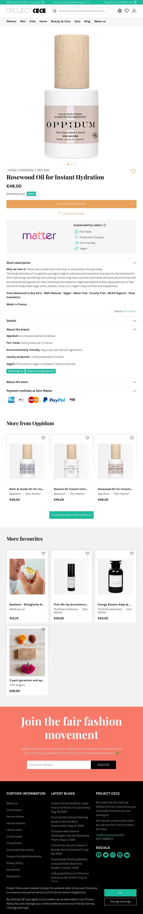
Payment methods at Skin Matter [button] (29, 390)
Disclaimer (13, 869)
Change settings (120, 901)
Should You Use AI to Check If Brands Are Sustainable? (69, 849)
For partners (14, 843)
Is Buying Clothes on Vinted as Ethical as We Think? (70, 877)
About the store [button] (17, 382)
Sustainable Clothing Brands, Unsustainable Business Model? (69, 863)
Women (11, 21)
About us (100, 21)
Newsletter (13, 876)
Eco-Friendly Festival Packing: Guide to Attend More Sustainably (69, 821)
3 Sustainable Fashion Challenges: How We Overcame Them (70, 835)
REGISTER (103, 764)
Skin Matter (129, 311)
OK (120, 892)
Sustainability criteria (20, 849)
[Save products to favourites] (133, 171)
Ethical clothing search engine (69, 2)
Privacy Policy (15, 863)
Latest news (14, 829)
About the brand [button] (18, 329)
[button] (104, 225)
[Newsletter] (127, 855)
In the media (14, 836)
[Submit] (55, 11)
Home (43, 21)
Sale (77, 21)
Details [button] (11, 320)
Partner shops (15, 816)
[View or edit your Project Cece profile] (134, 11)
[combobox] (82, 11)
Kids (33, 21)
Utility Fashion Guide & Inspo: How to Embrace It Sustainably (71, 807)
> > (28, 170)
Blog (87, 21)
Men (23, 21)
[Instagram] (113, 855)
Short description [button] (19, 263)
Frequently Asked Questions (24, 856)
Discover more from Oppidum (72, 515)
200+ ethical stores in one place (24, 2)
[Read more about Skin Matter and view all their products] (39, 235)
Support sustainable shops (118, 2)
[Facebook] (98, 855)
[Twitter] (106, 855)
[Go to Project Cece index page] (26, 11)
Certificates (14, 810)
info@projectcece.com (110, 834)
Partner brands (16, 823)
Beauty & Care (61, 21)
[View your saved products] (126, 10)
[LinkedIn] (120, 855)
